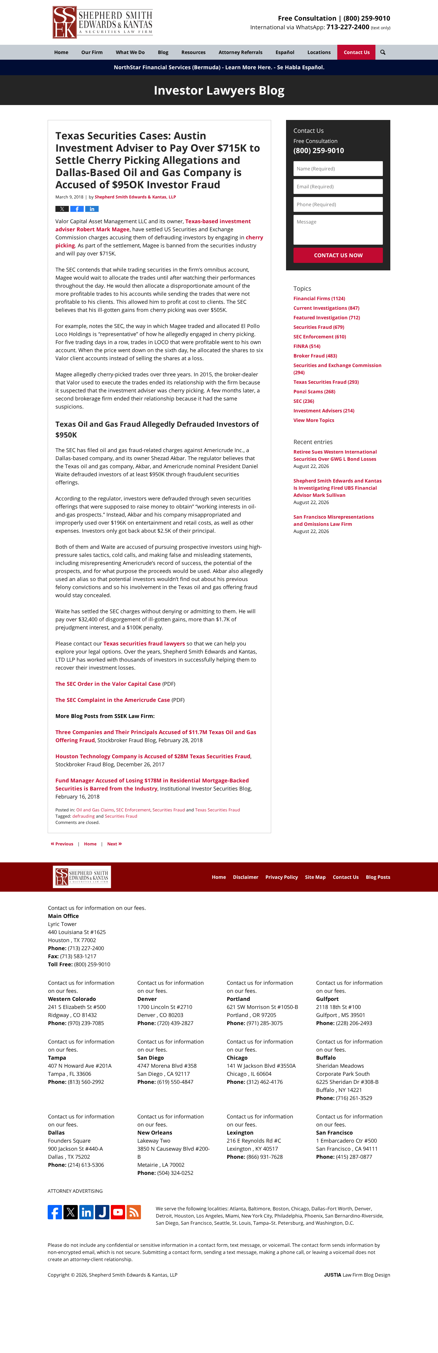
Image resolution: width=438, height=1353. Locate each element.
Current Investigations (326, 308)
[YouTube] (118, 1212)
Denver (147, 998)
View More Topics (313, 420)
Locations (319, 52)
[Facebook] (55, 1212)
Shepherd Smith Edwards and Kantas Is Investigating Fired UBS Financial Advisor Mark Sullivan (337, 487)
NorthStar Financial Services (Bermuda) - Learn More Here (192, 67)
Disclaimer (245, 877)
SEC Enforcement (133, 810)
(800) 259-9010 (367, 17)
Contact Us (357, 52)
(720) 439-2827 (175, 1023)
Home (61, 52)
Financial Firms (319, 298)
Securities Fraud (169, 810)
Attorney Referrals (241, 52)
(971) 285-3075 (265, 1023)
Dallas (56, 1132)
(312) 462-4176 (265, 1081)
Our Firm (92, 52)
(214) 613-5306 (86, 1164)
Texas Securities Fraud (217, 810)
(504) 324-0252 (175, 1172)
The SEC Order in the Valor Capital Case (108, 683)
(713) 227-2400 (86, 948)
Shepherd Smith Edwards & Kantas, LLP (133, 1275)
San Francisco (334, 1132)
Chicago (237, 1057)
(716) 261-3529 (354, 1097)
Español (285, 52)
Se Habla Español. (300, 67)
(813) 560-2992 (86, 1081)
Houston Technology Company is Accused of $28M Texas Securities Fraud (152, 756)
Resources (193, 52)
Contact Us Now (338, 255)
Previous (62, 843)
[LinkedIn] (86, 1212)
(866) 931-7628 (265, 1156)
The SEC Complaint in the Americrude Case (112, 699)
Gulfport (327, 998)
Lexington (240, 1132)
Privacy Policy (281, 877)
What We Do (130, 52)
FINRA (306, 346)
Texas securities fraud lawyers (144, 643)
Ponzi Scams (314, 391)
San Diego (150, 1057)
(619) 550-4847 (175, 1081)
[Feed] (134, 1212)
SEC (303, 401)
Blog (163, 52)
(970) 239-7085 (86, 1023)
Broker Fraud (315, 355)
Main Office (63, 915)
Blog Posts (378, 877)
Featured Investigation (326, 317)
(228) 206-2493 (354, 1023)
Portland (238, 998)
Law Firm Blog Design (357, 1275)
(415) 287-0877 (354, 1156)
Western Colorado (72, 998)
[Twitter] (70, 1212)
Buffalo (326, 1057)
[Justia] (102, 1212)
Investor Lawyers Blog (103, 22)
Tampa (57, 1057)
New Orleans (154, 1132)
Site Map (315, 877)
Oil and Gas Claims (95, 810)
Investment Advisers (323, 410)
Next (114, 843)
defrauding (83, 816)
